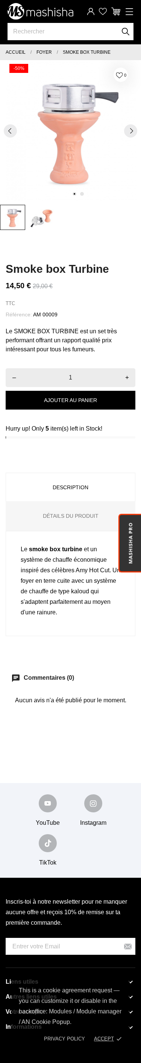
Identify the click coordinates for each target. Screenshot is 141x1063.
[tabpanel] (70, 130)
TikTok (47, 862)
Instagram (93, 823)
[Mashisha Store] (40, 11)
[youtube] (48, 803)
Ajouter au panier (70, 400)
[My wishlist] (103, 11)
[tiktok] (48, 843)
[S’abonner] (128, 946)
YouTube (48, 823)
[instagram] (93, 803)
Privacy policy (64, 1039)
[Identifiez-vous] (90, 11)
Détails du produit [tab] (71, 516)
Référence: (19, 314)
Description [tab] (70, 487)
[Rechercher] (126, 31)
